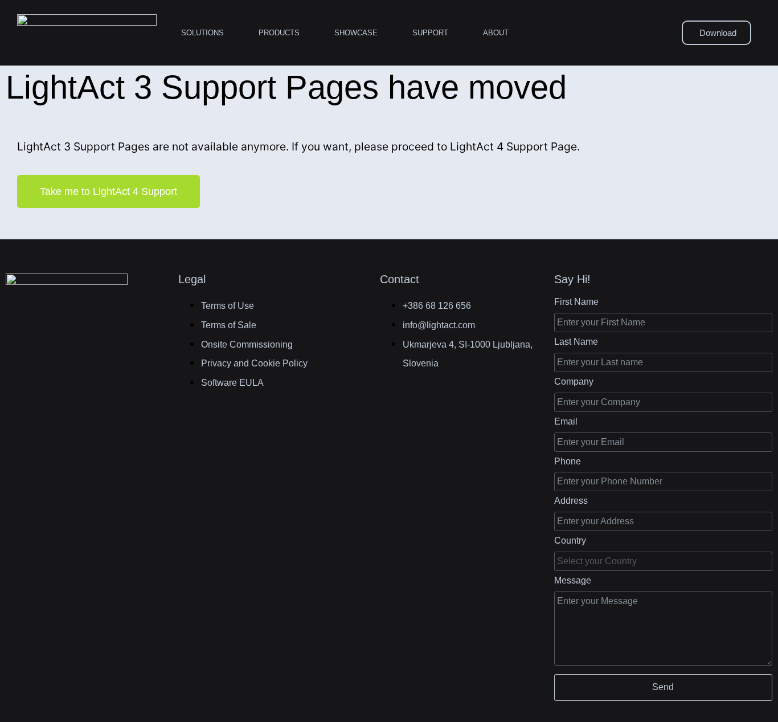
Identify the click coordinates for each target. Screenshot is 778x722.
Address (571, 500)
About (496, 32)
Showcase (356, 32)
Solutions (202, 32)
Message (572, 580)
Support (430, 32)
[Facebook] (18, 324)
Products (279, 32)
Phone (567, 461)
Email (566, 421)
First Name (576, 302)
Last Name (576, 341)
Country (570, 540)
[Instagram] (100, 324)
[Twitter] (73, 324)
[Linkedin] (45, 324)
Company (573, 381)
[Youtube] (128, 324)
